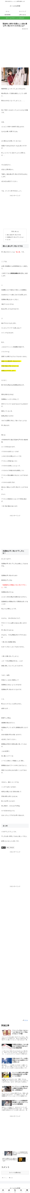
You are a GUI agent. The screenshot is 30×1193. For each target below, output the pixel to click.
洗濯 (13, 847)
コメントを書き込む (15, 1172)
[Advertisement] (15, 45)
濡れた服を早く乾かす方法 (14, 234)
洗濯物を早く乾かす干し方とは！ (15, 237)
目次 (12, 231)
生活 (4, 847)
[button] (15, 76)
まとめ (8, 239)
